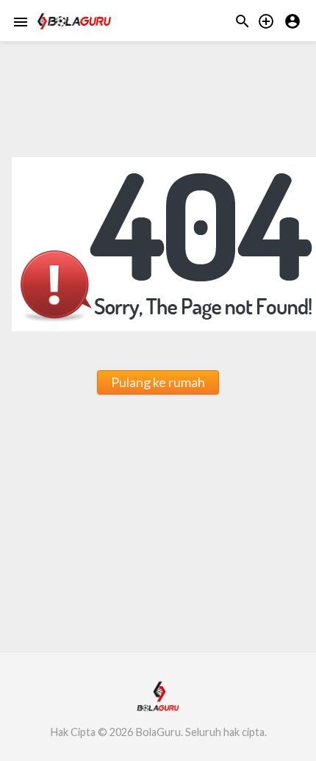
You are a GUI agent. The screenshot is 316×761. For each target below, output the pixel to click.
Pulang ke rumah (158, 382)
